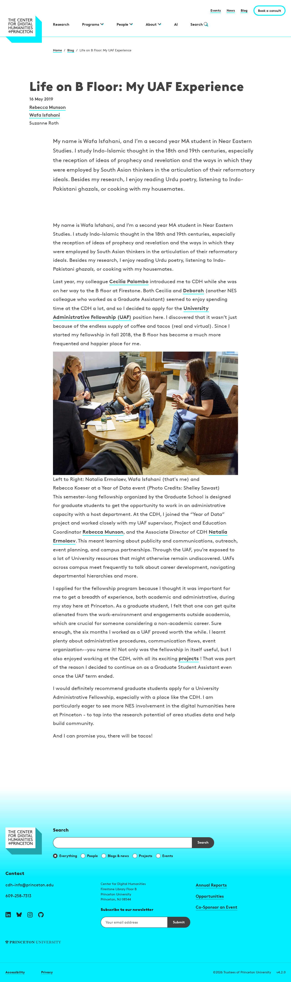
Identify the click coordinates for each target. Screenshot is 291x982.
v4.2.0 (281, 972)
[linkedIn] (8, 914)
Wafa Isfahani (44, 115)
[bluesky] (19, 914)
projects (189, 658)
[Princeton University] (50, 942)
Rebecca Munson (47, 107)
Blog (244, 10)
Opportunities (210, 896)
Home (57, 50)
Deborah (193, 290)
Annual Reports (211, 884)
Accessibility (15, 972)
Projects (145, 856)
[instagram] (30, 914)
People (92, 856)
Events (216, 10)
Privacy (47, 972)
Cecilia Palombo (128, 281)
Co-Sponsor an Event (216, 907)
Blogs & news (118, 856)
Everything (68, 856)
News (231, 10)
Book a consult (269, 10)
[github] (41, 914)
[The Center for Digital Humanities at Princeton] (26, 29)
